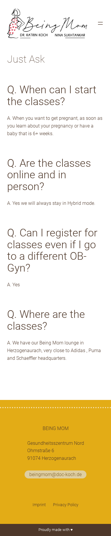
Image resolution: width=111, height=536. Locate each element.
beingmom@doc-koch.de (55, 474)
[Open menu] (100, 23)
